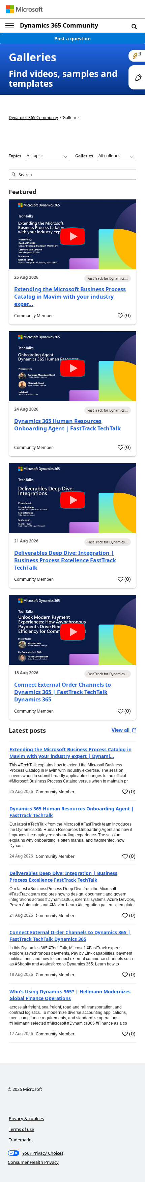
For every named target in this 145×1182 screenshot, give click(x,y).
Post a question (72, 38)
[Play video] (72, 236)
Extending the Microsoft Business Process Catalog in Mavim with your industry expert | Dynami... (70, 752)
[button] (134, 26)
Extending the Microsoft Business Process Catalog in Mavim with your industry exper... (70, 296)
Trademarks (20, 1140)
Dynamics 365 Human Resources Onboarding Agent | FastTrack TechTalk (67, 424)
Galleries (84, 156)
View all (121, 730)
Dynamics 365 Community (59, 25)
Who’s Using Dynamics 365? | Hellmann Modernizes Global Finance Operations (69, 994)
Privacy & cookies (26, 1118)
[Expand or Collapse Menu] (10, 25)
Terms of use (21, 1129)
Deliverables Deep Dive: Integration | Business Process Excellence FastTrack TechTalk (65, 560)
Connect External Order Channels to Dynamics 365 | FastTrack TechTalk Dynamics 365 (62, 692)
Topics (15, 156)
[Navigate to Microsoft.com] (24, 9)
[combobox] (72, 174)
